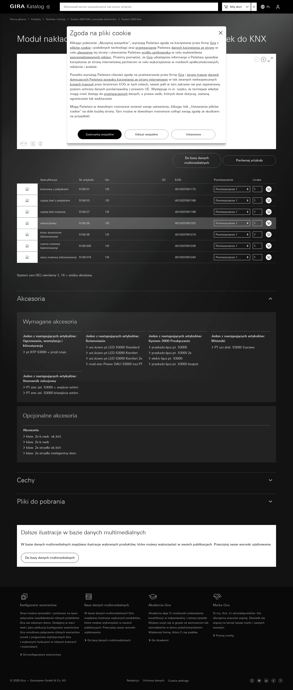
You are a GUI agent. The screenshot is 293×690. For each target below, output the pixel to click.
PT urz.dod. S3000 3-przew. (234, 347)
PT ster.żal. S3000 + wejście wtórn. (52, 387)
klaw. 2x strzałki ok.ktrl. (44, 448)
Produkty (36, 19)
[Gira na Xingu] (273, 680)
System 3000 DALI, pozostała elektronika (93, 19)
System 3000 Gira (131, 19)
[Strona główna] (27, 7)
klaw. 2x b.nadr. (38, 442)
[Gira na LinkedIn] (266, 680)
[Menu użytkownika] (278, 7)
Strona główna (18, 19)
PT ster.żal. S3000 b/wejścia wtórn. (52, 393)
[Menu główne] (47, 6)
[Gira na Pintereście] (280, 680)
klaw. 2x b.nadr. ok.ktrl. (44, 436)
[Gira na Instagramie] (252, 680)
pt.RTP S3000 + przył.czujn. (46, 352)
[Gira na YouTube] (259, 680)
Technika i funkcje (56, 19)
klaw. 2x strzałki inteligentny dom (51, 453)
